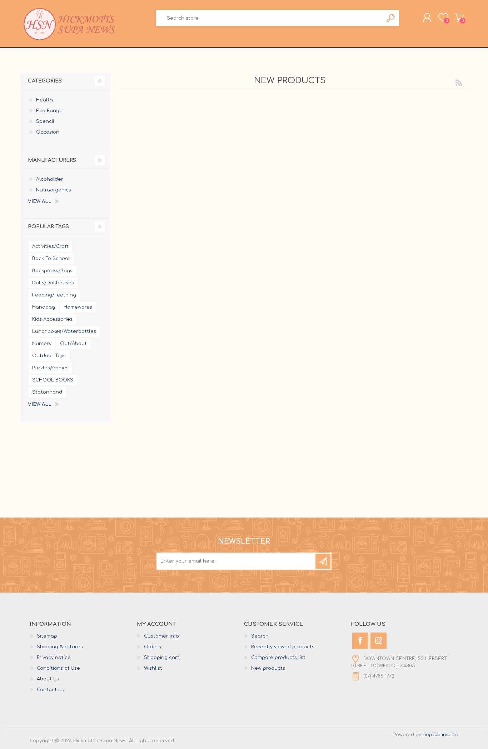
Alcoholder (49, 179)
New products (268, 668)
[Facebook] (360, 641)
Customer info (161, 636)
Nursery (41, 343)
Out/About (73, 343)
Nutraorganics (53, 190)
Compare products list (278, 657)
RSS (458, 82)
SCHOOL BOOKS (52, 380)
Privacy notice (54, 657)
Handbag (43, 307)
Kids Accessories (52, 319)
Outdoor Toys (49, 355)
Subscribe (322, 561)
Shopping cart (459, 17)
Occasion (47, 132)
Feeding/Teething (54, 295)
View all (39, 201)
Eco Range (49, 110)
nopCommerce (440, 734)
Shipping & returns (60, 646)
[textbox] (269, 18)
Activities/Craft (50, 246)
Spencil (45, 121)
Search (391, 18)
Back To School (51, 258)
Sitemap (47, 636)
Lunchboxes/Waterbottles (64, 331)
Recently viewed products (282, 646)
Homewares (78, 307)
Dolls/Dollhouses (53, 282)
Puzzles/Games (50, 367)
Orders (152, 646)
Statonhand (47, 392)
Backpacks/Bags (52, 270)
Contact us (50, 689)
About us (48, 678)
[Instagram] (378, 641)
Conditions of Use (58, 668)
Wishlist (153, 668)
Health (44, 100)
